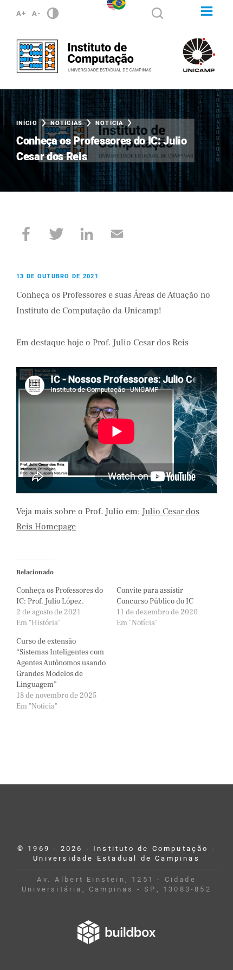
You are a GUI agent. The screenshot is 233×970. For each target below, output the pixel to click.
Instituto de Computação (84, 56)
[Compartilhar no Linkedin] (86, 234)
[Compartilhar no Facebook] (26, 234)
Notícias (66, 123)
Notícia (109, 123)
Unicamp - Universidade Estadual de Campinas (199, 55)
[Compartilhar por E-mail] (117, 234)
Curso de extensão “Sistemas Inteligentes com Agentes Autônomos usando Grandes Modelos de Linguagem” (61, 663)
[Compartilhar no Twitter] (56, 234)
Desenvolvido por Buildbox (116, 932)
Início (26, 123)
